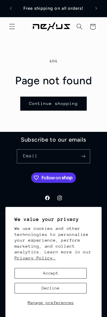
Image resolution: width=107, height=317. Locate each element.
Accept (50, 273)
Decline (51, 287)
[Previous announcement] (11, 8)
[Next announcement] (96, 8)
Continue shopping (53, 103)
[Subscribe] (83, 156)
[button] (12, 26)
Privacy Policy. (35, 257)
